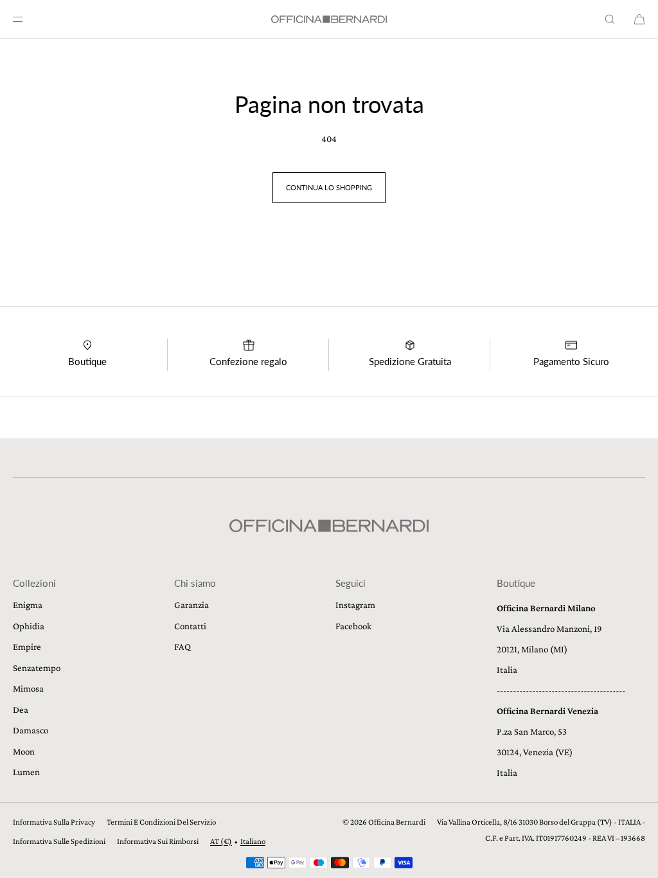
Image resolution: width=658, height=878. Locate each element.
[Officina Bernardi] (329, 19)
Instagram (355, 605)
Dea (20, 709)
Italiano (252, 841)
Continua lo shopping (329, 187)
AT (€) (221, 841)
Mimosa (28, 688)
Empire (27, 646)
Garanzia (191, 605)
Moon (24, 751)
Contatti (190, 626)
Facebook (353, 626)
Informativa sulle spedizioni (59, 841)
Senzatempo (36, 668)
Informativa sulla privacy (54, 822)
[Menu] (28, 19)
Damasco (30, 730)
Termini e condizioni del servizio (161, 822)
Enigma (27, 605)
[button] (609, 19)
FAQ (182, 646)
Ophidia (28, 626)
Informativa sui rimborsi (158, 841)
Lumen (26, 772)
